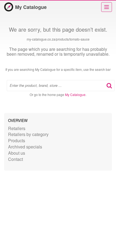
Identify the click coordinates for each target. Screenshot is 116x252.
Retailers (16, 128)
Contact (15, 159)
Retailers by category (28, 134)
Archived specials (25, 147)
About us (16, 153)
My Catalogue (31, 7)
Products (16, 140)
